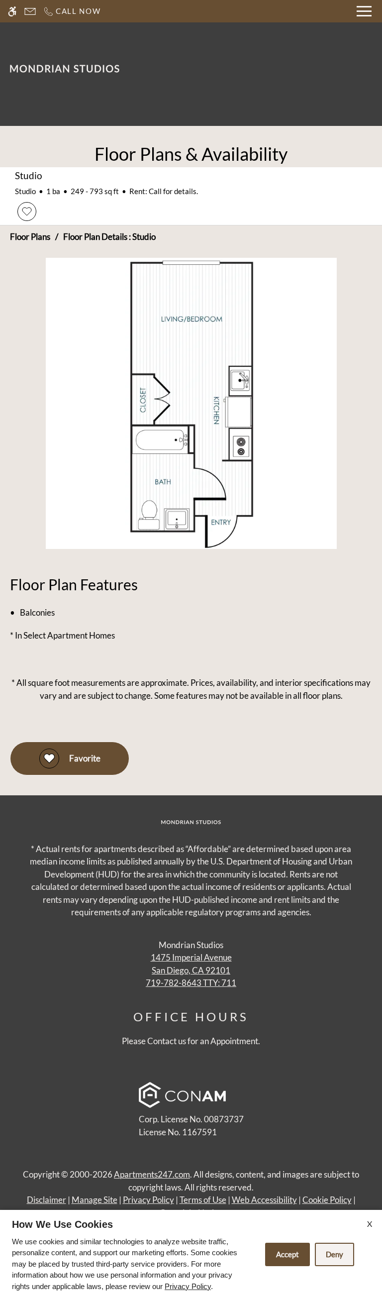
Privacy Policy (148, 1199)
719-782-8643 (191, 982)
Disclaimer (46, 1199)
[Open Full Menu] (364, 11)
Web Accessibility (264, 1199)
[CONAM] (182, 1096)
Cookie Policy (327, 1199)
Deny (334, 1254)
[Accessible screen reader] (12, 11)
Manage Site (94, 1199)
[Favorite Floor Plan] (26, 211)
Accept (287, 1254)
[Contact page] (30, 11)
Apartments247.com (152, 1174)
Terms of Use (203, 1199)
